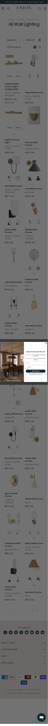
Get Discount (35, 371)
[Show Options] (44, 367)
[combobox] (35, 367)
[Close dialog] (46, 343)
